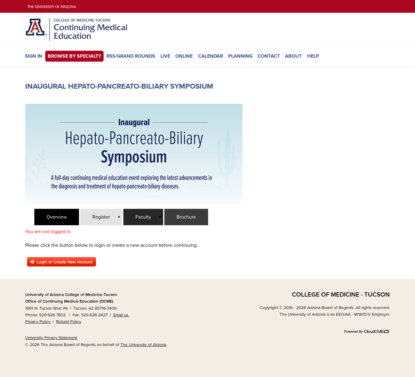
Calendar (210, 56)
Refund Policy (68, 321)
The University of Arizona (143, 344)
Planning (240, 56)
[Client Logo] (86, 39)
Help (313, 56)
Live (165, 56)
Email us (121, 315)
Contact (269, 56)
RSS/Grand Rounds (130, 56)
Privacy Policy (37, 321)
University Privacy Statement (51, 337)
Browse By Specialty (74, 56)
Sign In (33, 56)
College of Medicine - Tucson (341, 294)
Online (184, 56)
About (293, 56)
